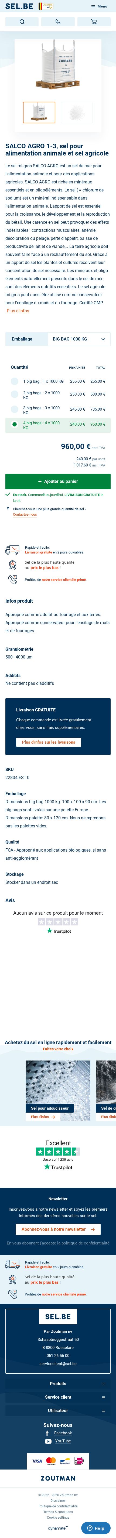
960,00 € (97, 424)
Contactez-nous (25, 514)
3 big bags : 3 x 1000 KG (41, 410)
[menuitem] (58, 1433)
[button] (39, 112)
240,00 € (77, 424)
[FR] (19, 6)
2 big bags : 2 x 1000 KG (41, 395)
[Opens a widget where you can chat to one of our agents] (96, 1528)
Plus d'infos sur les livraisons (48, 742)
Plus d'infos (18, 310)
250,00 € (77, 394)
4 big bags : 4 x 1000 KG (41, 425)
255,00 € (77, 381)
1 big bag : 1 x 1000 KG (43, 381)
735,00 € (97, 409)
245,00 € (77, 409)
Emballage (22, 339)
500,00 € (97, 394)
